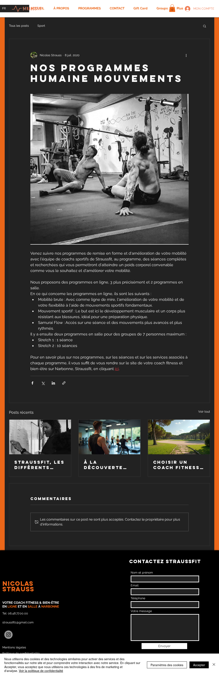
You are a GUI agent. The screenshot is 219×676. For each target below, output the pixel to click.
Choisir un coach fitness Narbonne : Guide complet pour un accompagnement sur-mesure (177, 464)
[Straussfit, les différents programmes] (40, 437)
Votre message (141, 611)
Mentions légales (14, 647)
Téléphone (138, 598)
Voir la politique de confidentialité (41, 671)
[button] (172, 8)
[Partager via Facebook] (32, 383)
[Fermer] (213, 665)
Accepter (199, 665)
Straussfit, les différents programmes (39, 464)
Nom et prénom (142, 572)
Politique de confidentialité (21, 653)
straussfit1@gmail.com (18, 622)
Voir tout (204, 411)
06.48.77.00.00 (18, 613)
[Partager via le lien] (64, 383)
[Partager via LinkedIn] (53, 383)
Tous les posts (19, 25)
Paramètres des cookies (167, 665)
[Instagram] (8, 634)
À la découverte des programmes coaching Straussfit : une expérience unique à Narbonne (109, 464)
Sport (41, 25)
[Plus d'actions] (186, 55)
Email (135, 585)
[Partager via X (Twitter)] (43, 383)
